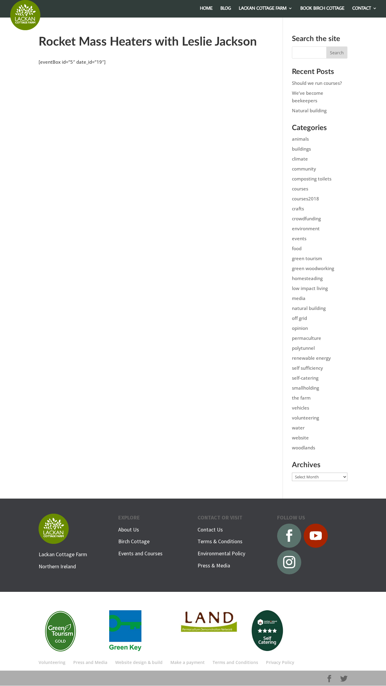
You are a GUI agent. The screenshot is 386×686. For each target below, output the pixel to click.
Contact (361, 8)
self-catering (305, 378)
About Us (128, 529)
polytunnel (303, 348)
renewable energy (311, 358)
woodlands (303, 448)
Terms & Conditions (220, 541)
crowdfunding (306, 218)
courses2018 (305, 199)
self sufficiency (307, 368)
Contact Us (210, 529)
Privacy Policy (280, 662)
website (300, 438)
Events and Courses (140, 553)
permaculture (306, 338)
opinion (300, 328)
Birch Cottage (134, 541)
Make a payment (187, 662)
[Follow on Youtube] (316, 536)
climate (300, 159)
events (299, 238)
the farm (301, 398)
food (297, 248)
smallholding (305, 388)
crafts (298, 209)
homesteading (307, 278)
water (298, 428)
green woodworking (313, 268)
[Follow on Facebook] (289, 536)
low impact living (310, 288)
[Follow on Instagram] (289, 562)
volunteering (305, 418)
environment (306, 228)
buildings (301, 149)
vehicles (300, 408)
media (298, 298)
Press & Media (214, 565)
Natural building (309, 110)
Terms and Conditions (235, 662)
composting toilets (311, 179)
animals (300, 139)
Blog (225, 8)
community (304, 169)
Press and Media (90, 662)
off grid (299, 318)
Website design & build (139, 662)
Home (206, 8)
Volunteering (52, 662)
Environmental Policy (221, 553)
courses (300, 189)
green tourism (307, 258)
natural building (309, 308)
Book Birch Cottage (322, 8)
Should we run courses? (317, 83)
